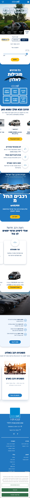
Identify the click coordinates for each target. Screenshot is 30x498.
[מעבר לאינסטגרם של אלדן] (14, 434)
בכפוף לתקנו (14, 152)
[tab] (27, 32)
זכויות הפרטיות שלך (15, 485)
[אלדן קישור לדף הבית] (15, 1)
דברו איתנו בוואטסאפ (14, 426)
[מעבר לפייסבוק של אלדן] (17, 434)
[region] (15, 485)
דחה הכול (15, 490)
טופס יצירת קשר (14, 430)
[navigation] (15, 395)
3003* (9, 423)
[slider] (27, 54)
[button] (28, 2)
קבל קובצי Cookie (15, 494)
